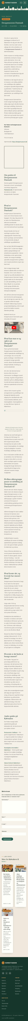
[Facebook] (6, 973)
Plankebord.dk (8, 190)
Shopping (17, 988)
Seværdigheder (18, 986)
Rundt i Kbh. (4, 1006)
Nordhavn (4, 993)
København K (9, 16)
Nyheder (17, 993)
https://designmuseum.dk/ (19, 141)
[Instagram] (3, 973)
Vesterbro (4, 983)
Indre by (4, 980)
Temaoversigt (5, 1003)
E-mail (4, 824)
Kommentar (5, 799)
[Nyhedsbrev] (10, 973)
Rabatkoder (18, 991)
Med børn (17, 983)
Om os (3, 1000)
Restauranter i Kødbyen (11, 732)
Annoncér (4, 1008)
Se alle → (4, 861)
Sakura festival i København (12, 763)
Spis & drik (17, 980)
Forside (3, 16)
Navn (3, 817)
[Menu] (24, 2)
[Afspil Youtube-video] (14, 327)
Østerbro (4, 988)
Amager (3, 991)
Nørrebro (4, 986)
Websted (4, 831)
